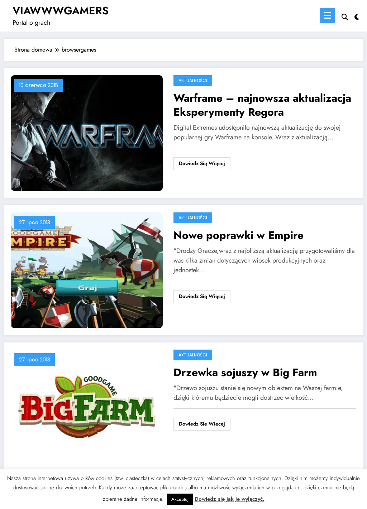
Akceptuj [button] (180, 499)
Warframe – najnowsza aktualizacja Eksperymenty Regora (262, 105)
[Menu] (327, 15)
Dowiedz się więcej (202, 163)
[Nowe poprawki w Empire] (87, 269)
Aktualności (192, 80)
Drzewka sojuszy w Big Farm (245, 372)
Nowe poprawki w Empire (238, 235)
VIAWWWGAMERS (61, 10)
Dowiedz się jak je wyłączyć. (229, 499)
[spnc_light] (356, 16)
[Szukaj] (344, 17)
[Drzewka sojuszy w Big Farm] (87, 407)
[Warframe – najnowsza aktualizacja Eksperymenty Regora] (87, 132)
